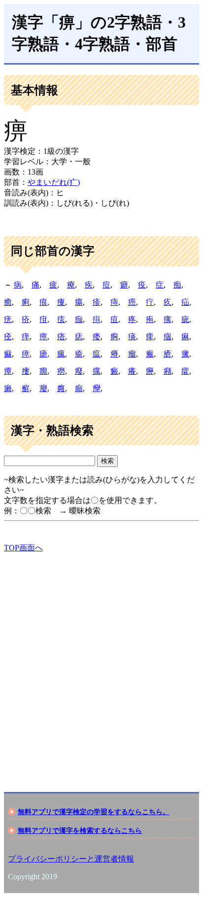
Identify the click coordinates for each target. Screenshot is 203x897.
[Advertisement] (101, 663)
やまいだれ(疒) (54, 182)
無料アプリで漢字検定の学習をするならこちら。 (93, 812)
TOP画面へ (23, 547)
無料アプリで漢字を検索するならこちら (80, 830)
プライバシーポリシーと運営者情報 (71, 859)
